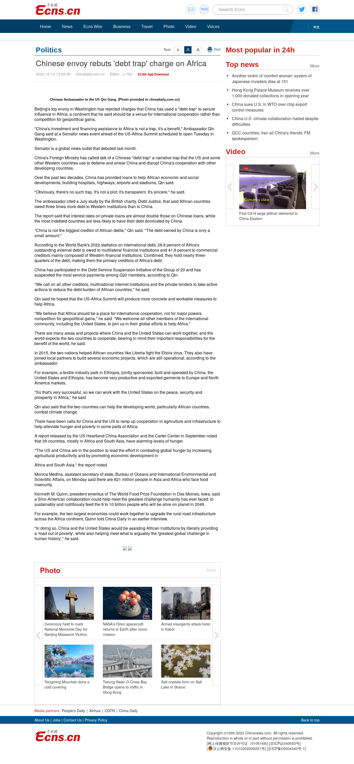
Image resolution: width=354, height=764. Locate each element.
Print (217, 49)
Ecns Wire (92, 26)
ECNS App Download (153, 74)
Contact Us (72, 719)
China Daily (128, 710)
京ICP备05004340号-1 (286, 748)
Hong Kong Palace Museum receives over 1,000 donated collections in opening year (270, 93)
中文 (316, 27)
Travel (147, 26)
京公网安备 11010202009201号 (239, 748)
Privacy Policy (96, 719)
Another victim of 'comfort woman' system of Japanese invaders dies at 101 (271, 78)
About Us (41, 719)
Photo (169, 26)
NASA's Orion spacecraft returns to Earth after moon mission (125, 629)
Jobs (56, 719)
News (67, 26)
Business (121, 26)
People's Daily (73, 710)
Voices (213, 26)
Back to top (310, 719)
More (211, 570)
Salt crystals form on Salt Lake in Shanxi (181, 684)
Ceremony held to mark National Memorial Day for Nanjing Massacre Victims (66, 629)
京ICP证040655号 (285, 743)
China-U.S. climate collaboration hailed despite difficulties (275, 121)
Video (190, 26)
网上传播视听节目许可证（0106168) (237, 743)
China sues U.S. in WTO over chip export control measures (269, 107)
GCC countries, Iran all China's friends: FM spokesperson (271, 135)
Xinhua (95, 710)
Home (45, 26)
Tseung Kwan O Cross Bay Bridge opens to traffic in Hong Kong (125, 687)
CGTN (110, 710)
